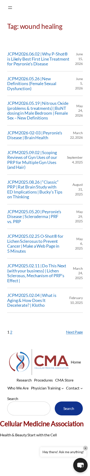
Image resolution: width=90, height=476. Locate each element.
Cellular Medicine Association (42, 424)
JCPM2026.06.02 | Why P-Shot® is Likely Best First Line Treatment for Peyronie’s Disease (38, 58)
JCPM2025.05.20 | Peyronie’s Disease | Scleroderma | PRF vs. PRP (34, 216)
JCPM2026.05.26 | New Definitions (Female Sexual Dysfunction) (31, 83)
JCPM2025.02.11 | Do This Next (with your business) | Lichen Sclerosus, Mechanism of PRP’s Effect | (36, 273)
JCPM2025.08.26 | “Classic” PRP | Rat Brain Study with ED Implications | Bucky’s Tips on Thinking (34, 189)
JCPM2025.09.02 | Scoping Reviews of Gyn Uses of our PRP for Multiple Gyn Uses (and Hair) (32, 160)
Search (12, 398)
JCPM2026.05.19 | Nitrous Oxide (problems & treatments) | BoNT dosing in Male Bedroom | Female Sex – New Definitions (37, 110)
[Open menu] (10, 8)
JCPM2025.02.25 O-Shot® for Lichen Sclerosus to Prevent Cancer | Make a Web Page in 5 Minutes (35, 243)
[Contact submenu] (81, 388)
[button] (80, 465)
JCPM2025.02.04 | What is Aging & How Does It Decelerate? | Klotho (31, 300)
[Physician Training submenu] (62, 388)
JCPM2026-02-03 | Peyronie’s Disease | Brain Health (34, 135)
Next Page (74, 332)
